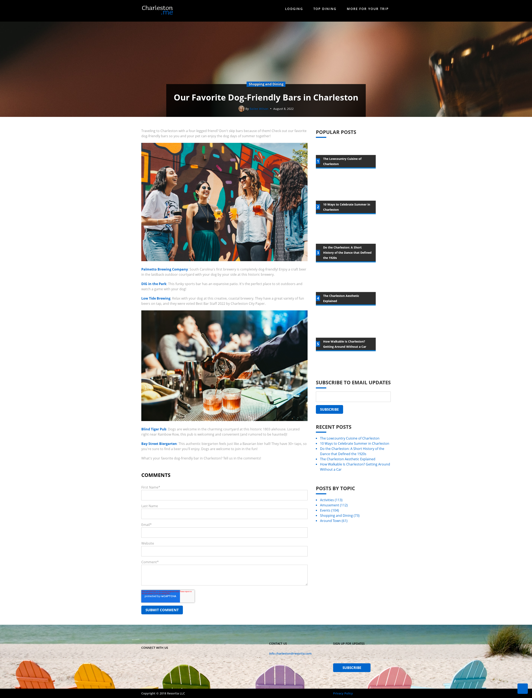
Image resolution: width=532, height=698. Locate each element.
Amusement (334, 505)
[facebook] (144, 657)
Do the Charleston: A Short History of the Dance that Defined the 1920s (352, 451)
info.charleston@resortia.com (290, 653)
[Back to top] (522, 688)
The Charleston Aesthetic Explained (347, 459)
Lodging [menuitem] (294, 9)
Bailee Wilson (259, 109)
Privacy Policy (343, 693)
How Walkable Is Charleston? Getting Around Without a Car (355, 467)
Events (329, 510)
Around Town (333, 520)
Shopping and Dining (340, 515)
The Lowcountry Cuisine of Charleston (349, 438)
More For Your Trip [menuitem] (368, 9)
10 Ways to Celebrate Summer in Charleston (354, 443)
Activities (331, 500)
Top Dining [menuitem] (325, 9)
